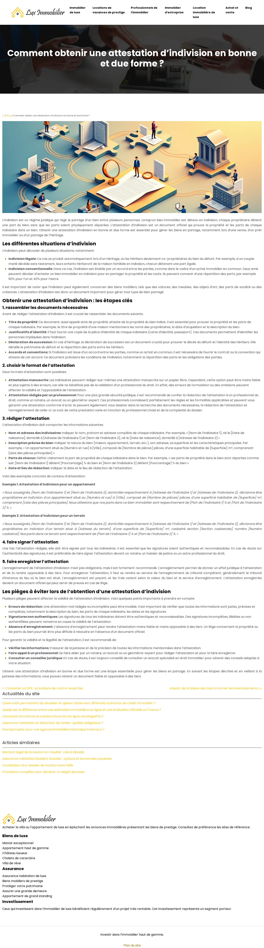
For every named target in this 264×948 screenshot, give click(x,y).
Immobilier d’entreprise (174, 10)
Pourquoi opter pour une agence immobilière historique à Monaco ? (53, 729)
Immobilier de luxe (78, 10)
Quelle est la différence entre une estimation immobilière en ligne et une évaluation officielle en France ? (81, 710)
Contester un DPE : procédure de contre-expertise (44, 688)
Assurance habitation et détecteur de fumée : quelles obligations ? (52, 723)
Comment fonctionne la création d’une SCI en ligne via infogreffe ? (52, 716)
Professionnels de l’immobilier (144, 10)
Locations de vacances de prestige (109, 10)
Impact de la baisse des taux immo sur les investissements (214, 688)
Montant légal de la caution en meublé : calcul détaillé (43, 752)
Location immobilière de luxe (204, 12)
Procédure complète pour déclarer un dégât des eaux (43, 772)
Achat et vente (232, 10)
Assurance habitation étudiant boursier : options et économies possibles (57, 758)
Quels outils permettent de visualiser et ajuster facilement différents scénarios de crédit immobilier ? (78, 703)
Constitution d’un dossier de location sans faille (37, 765)
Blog (248, 8)
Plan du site (132, 945)
